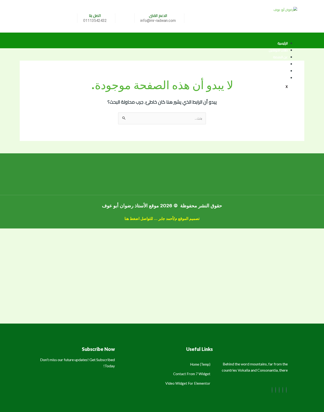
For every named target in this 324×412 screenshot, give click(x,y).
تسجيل (283, 64)
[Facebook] (286, 390)
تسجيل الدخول (278, 78)
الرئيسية (283, 43)
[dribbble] (275, 390)
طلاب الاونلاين (278, 50)
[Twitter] (282, 390)
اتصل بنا (283, 71)
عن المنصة (280, 57)
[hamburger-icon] (287, 36)
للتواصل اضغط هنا (139, 218)
